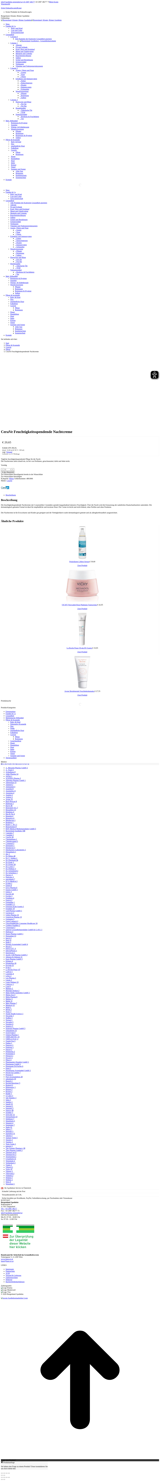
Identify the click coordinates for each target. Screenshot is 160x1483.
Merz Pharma (11, 1003)
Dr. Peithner (11, 869)
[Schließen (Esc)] (9, 1473)
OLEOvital (10, 1033)
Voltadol (9, 1176)
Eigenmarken (10, 712)
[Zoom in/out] (9, 1477)
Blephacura (10, 820)
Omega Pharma (12, 1035)
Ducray (9, 875)
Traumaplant (11, 1157)
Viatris (9, 1165)
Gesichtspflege (15, 741)
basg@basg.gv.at (7, 1261)
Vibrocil (9, 1167)
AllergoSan (11, 783)
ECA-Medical (11, 881)
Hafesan (9, 932)
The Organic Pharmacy (15, 1148)
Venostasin (10, 1161)
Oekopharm (11, 1031)
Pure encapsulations (14, 1077)
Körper (13, 751)
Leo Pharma (11, 978)
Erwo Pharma (11, 888)
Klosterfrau (11, 963)
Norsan (9, 1020)
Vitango (9, 1171)
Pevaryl (9, 1058)
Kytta (8, 968)
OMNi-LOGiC (12, 1039)
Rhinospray (11, 1087)
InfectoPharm (11, 951)
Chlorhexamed (12, 841)
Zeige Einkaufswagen (9, 8)
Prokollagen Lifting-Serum (79, 562)
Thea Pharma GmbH (14, 1150)
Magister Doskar (12, 991)
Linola (9, 980)
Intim (12, 749)
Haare (12, 743)
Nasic (8, 1012)
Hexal (8, 946)
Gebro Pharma (12, 915)
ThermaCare (11, 1152)
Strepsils (9, 1131)
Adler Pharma (12, 774)
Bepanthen (11, 810)
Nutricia (9, 1026)
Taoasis (9, 1140)
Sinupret (9, 1123)
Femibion (10, 898)
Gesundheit (10, 716)
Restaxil (9, 1085)
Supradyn (10, 1134)
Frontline (10, 909)
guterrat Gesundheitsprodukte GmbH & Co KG (24, 930)
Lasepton (10, 974)
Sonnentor (10, 1125)
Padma (9, 1043)
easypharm (10, 879)
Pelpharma (10, 1052)
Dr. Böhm (10, 856)
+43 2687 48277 (28, 2)
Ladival (9, 972)
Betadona (10, 812)
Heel (8, 940)
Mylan (9, 1010)
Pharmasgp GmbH (13, 1064)
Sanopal (9, 1106)
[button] (22, 474)
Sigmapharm (11, 1117)
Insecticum (10, 953)
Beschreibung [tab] (11, 495)
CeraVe (9, 481)
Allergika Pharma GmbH (16, 780)
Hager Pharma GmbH (14, 934)
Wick (8, 1182)
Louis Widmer (12, 982)
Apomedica (11, 791)
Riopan (9, 1089)
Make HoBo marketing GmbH (18, 993)
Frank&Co (10, 904)
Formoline (10, 902)
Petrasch (9, 1056)
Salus (8, 1100)
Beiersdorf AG (12, 808)
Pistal (8, 1068)
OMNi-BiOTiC (12, 1037)
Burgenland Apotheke (15, 831)
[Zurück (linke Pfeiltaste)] (2, 1475)
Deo (11, 726)
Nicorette (10, 1016)
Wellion (9, 1180)
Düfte (12, 728)
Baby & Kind (15, 722)
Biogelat (9, 816)
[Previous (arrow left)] (2, 1479)
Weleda (9, 1178)
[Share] (4, 1477)
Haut (12, 747)
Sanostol (9, 1108)
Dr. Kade (10, 862)
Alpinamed (10, 787)
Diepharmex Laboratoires (16, 850)
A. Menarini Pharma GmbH (17, 768)
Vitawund (10, 1173)
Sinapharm (10, 1121)
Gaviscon (10, 913)
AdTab (9, 776)
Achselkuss (10, 772)
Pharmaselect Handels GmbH (17, 1062)
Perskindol (10, 1054)
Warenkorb (5, 4)
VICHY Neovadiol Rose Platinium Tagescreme (79, 605)
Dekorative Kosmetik (18, 724)
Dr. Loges (10, 867)
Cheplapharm (11, 839)
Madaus (9, 989)
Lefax (8, 976)
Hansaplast (11, 936)
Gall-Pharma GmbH (14, 911)
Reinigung (19, 739)
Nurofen (9, 1024)
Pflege (11, 479)
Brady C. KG (11, 825)
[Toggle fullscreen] (6, 1477)
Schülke (9, 1113)
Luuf (8, 986)
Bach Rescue (11, 801)
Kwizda (10, 965)
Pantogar (10, 1047)
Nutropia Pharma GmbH (15, 1028)
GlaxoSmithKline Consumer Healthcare (21, 923)
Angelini (9, 789)
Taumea (9, 1142)
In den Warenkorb (8, 472)
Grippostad (10, 928)
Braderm (9, 822)
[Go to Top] (80, 1458)
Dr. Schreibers (12, 873)
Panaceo (9, 1045)
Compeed (10, 843)
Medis (9, 1001)
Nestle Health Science (14, 1014)
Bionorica (10, 818)
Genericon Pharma (14, 917)
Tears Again (11, 1144)
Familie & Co (11, 714)
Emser (9, 886)
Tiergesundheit (11, 758)
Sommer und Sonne (17, 756)
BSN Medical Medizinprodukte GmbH (21, 829)
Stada (9, 1127)
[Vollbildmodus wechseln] (4, 1473)
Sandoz (9, 1102)
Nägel (12, 754)
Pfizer (8, 1060)
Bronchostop (11, 827)
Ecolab (9, 883)
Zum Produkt (82, 565)
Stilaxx (9, 1129)
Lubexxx (10, 984)
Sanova (9, 1110)
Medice (9, 999)
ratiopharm (11, 1079)
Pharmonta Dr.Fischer (14, 1066)
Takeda (9, 1136)
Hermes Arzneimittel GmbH (17, 944)
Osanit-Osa (10, 1041)
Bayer (9, 806)
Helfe (8, 942)
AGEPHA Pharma (13, 778)
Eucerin (10, 894)
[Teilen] (6, 1473)
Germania (10, 919)
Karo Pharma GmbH (14, 959)
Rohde (9, 1094)
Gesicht (13, 735)
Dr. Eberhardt (12, 860)
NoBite (9, 1018)
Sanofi (9, 1104)
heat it (8, 938)
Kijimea (9, 961)
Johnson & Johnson (14, 957)
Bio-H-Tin (10, 814)
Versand (9, 452)
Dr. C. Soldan (11, 858)
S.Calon (9, 1096)
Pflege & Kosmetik (13, 720)
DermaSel (10, 846)
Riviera (9, 1092)
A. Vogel (10, 770)
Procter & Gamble (13, 1073)
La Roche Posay (13, 970)
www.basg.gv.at (7, 1259)
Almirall (9, 785)
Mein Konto (53, 2)
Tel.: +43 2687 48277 (9, 1209)
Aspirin (9, 795)
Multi (8, 1007)
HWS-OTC (11, 949)
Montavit (10, 1005)
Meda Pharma (11, 997)
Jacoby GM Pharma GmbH (16, 955)
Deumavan (10, 848)
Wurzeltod (10, 1184)
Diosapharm (11, 852)
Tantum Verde (11, 1138)
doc (8, 854)
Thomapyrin (11, 1155)
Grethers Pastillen (13, 925)
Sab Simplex (11, 1098)
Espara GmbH (12, 890)
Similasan (10, 1119)
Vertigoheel (10, 1163)
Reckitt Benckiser (13, 1083)
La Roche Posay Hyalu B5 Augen (79, 648)
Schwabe (10, 1115)
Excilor (9, 896)
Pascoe (9, 1049)
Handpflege (14, 745)
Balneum (10, 804)
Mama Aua (10, 995)
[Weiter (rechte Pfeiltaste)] (4, 1475)
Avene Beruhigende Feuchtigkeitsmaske (79, 691)
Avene (9, 799)
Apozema (10, 793)
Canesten (10, 833)
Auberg (9, 797)
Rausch (9, 1081)
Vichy (9, 1169)
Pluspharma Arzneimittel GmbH (18, 1070)
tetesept (9, 1146)
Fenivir (9, 900)
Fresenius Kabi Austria (15, 907)
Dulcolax (10, 877)
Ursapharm (11, 1159)
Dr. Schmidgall (12, 871)
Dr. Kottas (11, 865)
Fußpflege (14, 733)
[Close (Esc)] (2, 1477)
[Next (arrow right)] (4, 1479)
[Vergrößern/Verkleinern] (2, 1473)
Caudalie (10, 835)
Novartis (9, 1022)
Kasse (19, 8)
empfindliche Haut (17, 730)
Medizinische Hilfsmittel (15, 718)
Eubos (9, 892)
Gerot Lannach (12, 921)
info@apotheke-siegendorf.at (11, 2)
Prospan (9, 1075)
